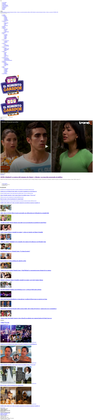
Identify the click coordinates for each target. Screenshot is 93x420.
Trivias (3, 66)
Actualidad (4, 15)
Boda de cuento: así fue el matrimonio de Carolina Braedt (11, 198)
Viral (3, 33)
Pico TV (3, 8)
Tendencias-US (6, 40)
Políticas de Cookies (3, 414)
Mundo (5, 72)
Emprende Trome (5, 57)
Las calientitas (6, 45)
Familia (3, 51)
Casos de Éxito (6, 58)
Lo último (3, 14)
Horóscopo (4, 27)
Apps (5, 65)
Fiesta (5, 44)
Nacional (5, 18)
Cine (5, 24)
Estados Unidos (6, 48)
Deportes (3, 26)
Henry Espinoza (4, 183)
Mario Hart (4, 3)
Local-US (5, 41)
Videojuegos (6, 63)
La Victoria (4, 4)
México (5, 50)
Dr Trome (5, 71)
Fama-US (5, 42)
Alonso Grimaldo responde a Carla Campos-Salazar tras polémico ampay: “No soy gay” (18, 195)
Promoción (4, 61)
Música (5, 23)
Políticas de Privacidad (3, 413)
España (5, 47)
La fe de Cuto (4, 6)
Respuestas (4, 32)
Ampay (5, 30)
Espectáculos (4, 21)
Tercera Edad (6, 55)
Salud (5, 53)
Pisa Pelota (4, 7)
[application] (46, 146)
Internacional (6, 20)
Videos (3, 67)
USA (3, 39)
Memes (5, 38)
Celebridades (6, 22)
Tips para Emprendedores (8, 60)
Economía (5, 19)
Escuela (5, 52)
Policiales (5, 17)
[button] (11, 117)
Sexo (5, 56)
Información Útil (6, 59)
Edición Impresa (4, 73)
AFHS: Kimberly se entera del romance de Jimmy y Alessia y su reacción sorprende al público (31, 177)
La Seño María (6, 31)
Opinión (3, 28)
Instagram (5, 35)
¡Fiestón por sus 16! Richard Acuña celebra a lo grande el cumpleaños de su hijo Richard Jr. (18, 191)
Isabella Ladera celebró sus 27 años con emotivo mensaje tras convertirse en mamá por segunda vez (20, 202)
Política (5, 16)
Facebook (5, 34)
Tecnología (4, 62)
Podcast (3, 9)
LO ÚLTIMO (4, 2)
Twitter (5, 36)
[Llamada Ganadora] (12, 95)
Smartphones (6, 64)
